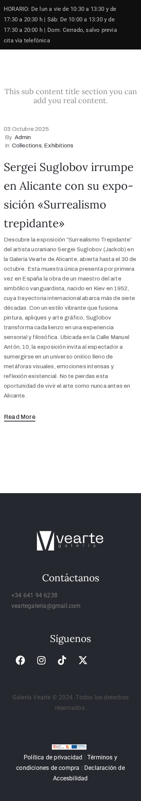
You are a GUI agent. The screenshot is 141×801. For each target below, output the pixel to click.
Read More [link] (19, 417)
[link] (20, 660)
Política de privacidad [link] (53, 757)
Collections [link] (27, 145)
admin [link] (23, 137)
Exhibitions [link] (58, 145)
